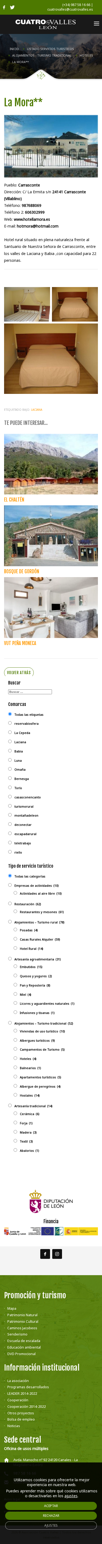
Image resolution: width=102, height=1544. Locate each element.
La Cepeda (22, 733)
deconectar (23, 825)
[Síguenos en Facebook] (45, 1254)
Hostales (30, 1095)
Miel (25, 994)
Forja (26, 1123)
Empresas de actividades (36, 885)
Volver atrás (19, 672)
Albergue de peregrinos (40, 1086)
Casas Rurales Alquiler (40, 939)
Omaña (20, 769)
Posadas (29, 930)
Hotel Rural (31, 949)
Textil (26, 1141)
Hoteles (28, 1059)
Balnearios (30, 1068)
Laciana (36, 410)
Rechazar (51, 1515)
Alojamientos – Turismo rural (39, 922)
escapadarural (25, 834)
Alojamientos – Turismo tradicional (43, 1023)
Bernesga (21, 779)
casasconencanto (27, 797)
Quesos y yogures (36, 976)
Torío (18, 788)
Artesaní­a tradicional (33, 1106)
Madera (28, 1132)
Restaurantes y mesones (42, 912)
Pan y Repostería (35, 985)
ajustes (71, 1495)
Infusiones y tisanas (37, 1013)
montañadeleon (26, 815)
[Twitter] (12, 7)
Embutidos (31, 967)
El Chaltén (14, 500)
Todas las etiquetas (29, 714)
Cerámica (29, 1114)
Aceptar (51, 1505)
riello (18, 852)
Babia (18, 751)
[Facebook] (4, 7)
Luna (18, 760)
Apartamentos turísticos (40, 1077)
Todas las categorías (29, 876)
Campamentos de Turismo (42, 1049)
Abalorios (29, 1150)
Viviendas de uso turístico (42, 1031)
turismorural (23, 806)
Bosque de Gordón (21, 571)
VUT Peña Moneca (20, 643)
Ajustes (51, 1525)
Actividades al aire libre (41, 893)
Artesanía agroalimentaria (37, 959)
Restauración (27, 904)
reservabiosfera (26, 723)
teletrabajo (22, 843)
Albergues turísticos (37, 1040)
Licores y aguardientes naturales (47, 1003)
